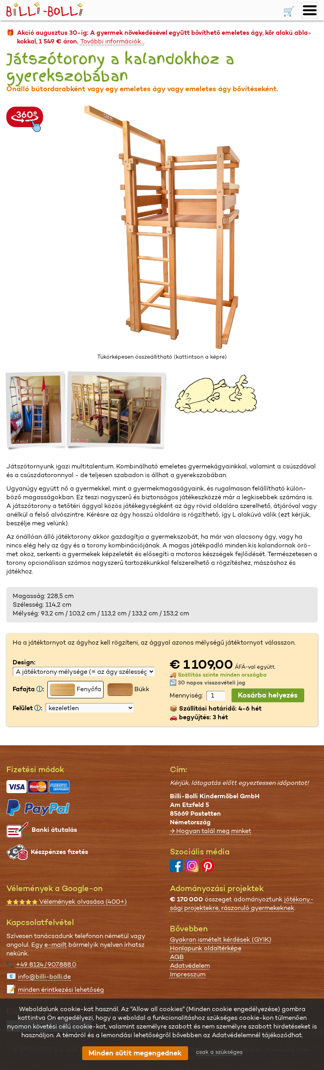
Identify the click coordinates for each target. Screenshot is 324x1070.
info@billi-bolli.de (44, 976)
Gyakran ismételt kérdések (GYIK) (220, 939)
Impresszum (187, 974)
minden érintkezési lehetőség (61, 989)
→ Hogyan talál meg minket (210, 831)
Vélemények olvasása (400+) (66, 901)
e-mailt (55, 944)
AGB (177, 957)
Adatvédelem (190, 965)
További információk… (112, 41)
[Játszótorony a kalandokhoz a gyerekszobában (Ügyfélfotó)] (36, 411)
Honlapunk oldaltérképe (205, 948)
